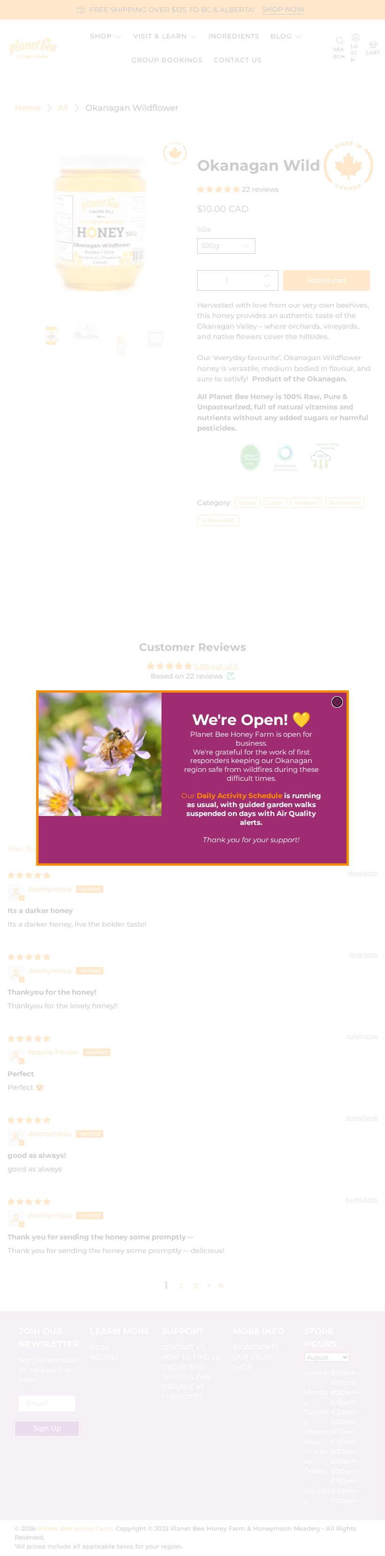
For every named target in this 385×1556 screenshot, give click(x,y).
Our (231, 795)
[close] (337, 702)
